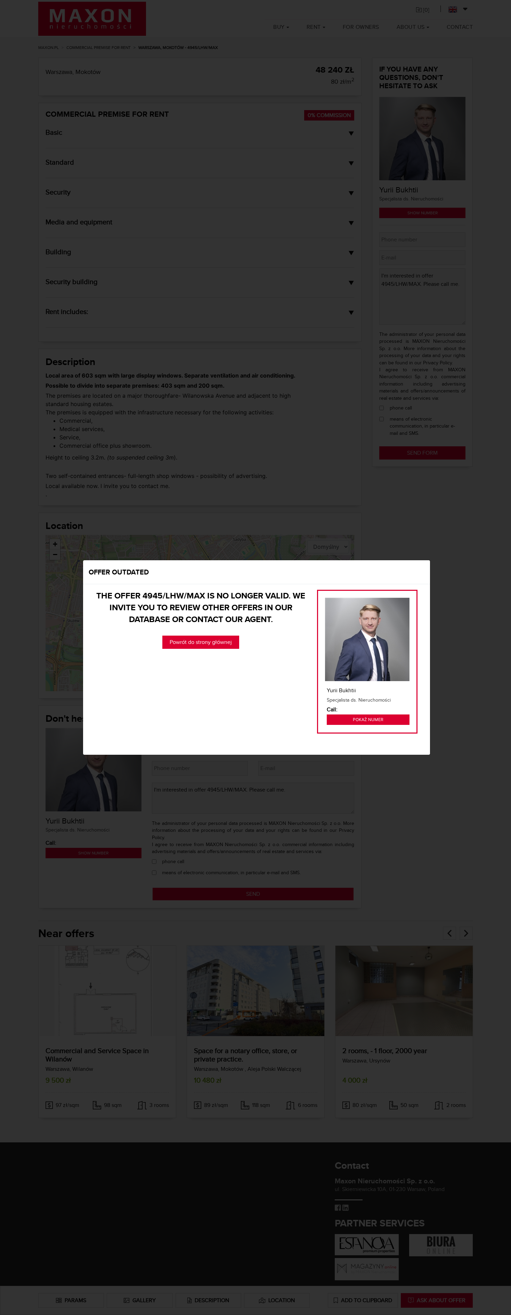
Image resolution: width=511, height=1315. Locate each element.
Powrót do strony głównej (201, 642)
